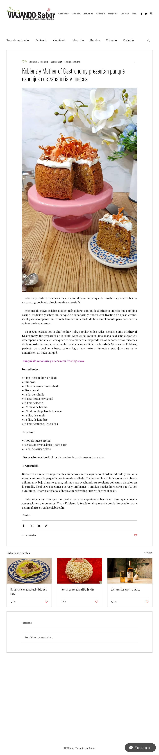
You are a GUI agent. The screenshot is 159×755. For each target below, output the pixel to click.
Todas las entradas (18, 40)
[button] (148, 40)
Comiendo (59, 40)
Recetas (95, 40)
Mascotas (78, 40)
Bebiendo (41, 40)
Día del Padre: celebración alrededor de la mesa (28, 591)
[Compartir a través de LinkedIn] (38, 525)
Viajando (128, 40)
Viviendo (111, 40)
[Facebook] (141, 13)
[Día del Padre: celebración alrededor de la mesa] (29, 571)
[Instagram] (150, 13)
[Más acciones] (135, 61)
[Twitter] (146, 13)
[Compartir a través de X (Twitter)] (31, 525)
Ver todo (148, 552)
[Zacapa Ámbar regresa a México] (129, 571)
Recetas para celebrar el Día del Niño (77, 589)
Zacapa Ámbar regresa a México (125, 589)
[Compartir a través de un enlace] (46, 525)
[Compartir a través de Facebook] (23, 525)
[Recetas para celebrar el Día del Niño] (79, 571)
